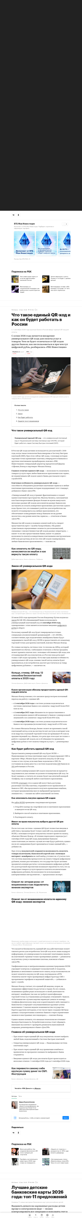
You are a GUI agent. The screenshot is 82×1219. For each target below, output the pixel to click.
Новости (36, 1217)
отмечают (23, 783)
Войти (66, 1118)
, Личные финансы (29, 892)
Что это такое (23, 409)
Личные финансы (17, 683)
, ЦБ (37, 892)
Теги (20, 1096)
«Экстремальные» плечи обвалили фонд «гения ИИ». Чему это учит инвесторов (60, 1161)
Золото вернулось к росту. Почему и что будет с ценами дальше (60, 278)
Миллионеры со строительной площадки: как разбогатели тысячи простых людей (30, 289)
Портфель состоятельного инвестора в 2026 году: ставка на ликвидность (29, 1161)
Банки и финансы (17, 892)
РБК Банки (15, 310)
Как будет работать (25, 417)
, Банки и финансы (29, 559)
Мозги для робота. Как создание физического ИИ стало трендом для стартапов (29, 1151)
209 (58, 764)
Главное (30, 1217)
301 (13, 767)
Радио (52, 1217)
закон (14, 620)
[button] (63, 224)
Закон (20, 413)
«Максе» (37, 1088)
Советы (47, 1217)
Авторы (14, 1096)
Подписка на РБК (22, 271)
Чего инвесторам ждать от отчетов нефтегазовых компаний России (29, 278)
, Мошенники (42, 892)
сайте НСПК (19, 803)
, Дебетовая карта (29, 683)
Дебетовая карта (17, 559)
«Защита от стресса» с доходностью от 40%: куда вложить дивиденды (59, 1151)
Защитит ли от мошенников (28, 421)
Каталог (42, 1217)
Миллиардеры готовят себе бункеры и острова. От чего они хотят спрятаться (60, 288)
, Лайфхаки (39, 559)
